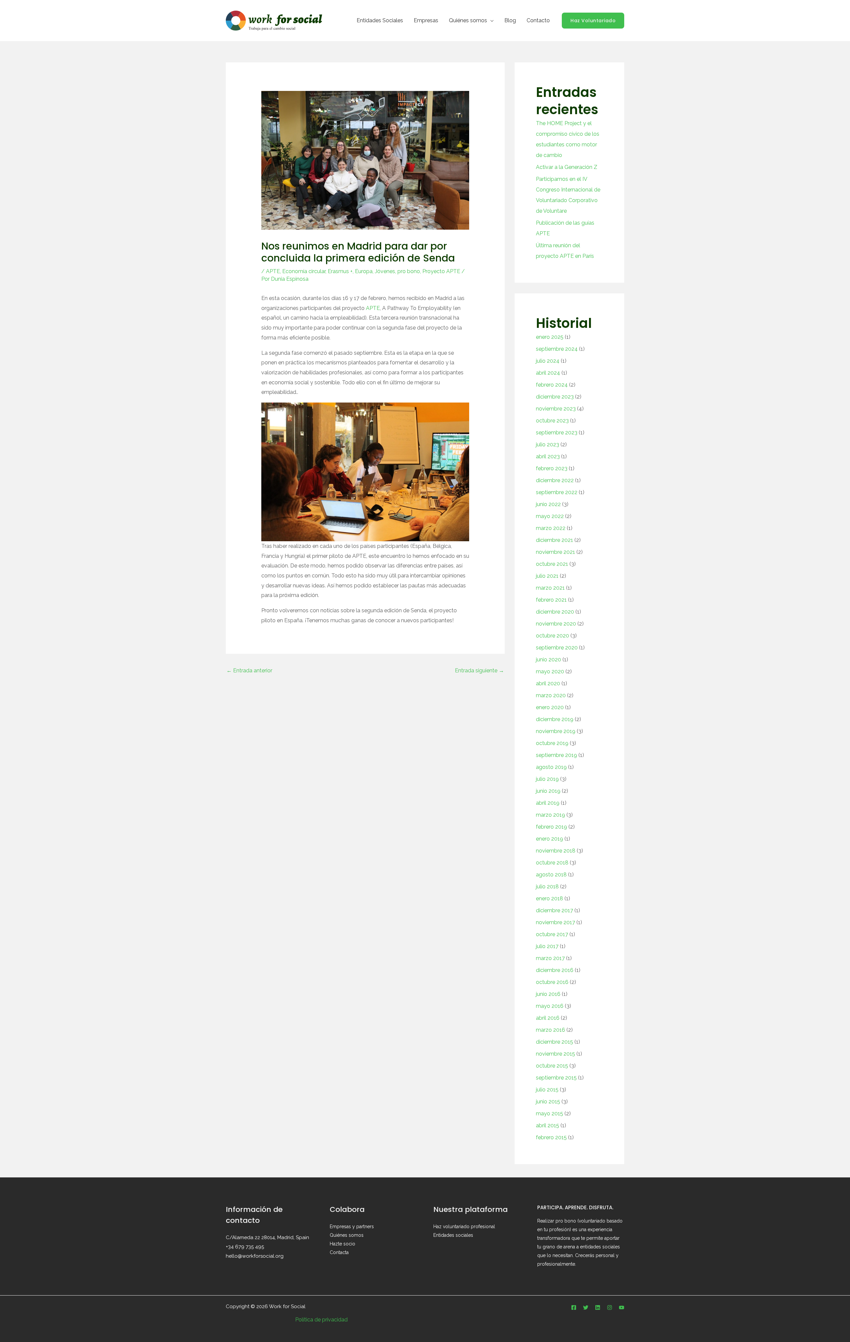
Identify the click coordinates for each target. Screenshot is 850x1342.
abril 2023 (548, 456)
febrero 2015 (551, 1137)
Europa (364, 271)
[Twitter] (585, 1307)
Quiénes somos (468, 20)
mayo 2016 (549, 1006)
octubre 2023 (552, 420)
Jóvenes (385, 271)
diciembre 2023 (555, 397)
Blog (510, 20)
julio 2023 (547, 444)
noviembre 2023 (556, 409)
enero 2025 (549, 337)
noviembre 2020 (556, 624)
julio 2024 (547, 361)
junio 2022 (548, 504)
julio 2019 (547, 779)
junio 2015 (548, 1101)
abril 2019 (547, 803)
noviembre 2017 (555, 922)
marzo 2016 (550, 1030)
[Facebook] (573, 1307)
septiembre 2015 (556, 1078)
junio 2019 (548, 791)
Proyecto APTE (441, 271)
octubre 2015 (552, 1066)
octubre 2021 (552, 564)
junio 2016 (548, 994)
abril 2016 (547, 1018)
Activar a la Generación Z (566, 167)
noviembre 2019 (555, 731)
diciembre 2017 (554, 910)
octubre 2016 (552, 982)
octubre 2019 (552, 743)
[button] (593, 21)
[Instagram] (609, 1307)
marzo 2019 (550, 815)
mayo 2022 (550, 516)
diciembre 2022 (555, 480)
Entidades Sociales (380, 20)
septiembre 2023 (556, 432)
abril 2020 (548, 683)
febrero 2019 (551, 827)
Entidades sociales (453, 1235)
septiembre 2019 (556, 755)
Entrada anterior (249, 670)
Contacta (339, 1252)
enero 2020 (550, 707)
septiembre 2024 (557, 349)
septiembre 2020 (557, 647)
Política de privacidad (321, 1319)
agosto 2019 (551, 767)
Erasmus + (340, 271)
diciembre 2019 (554, 719)
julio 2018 (547, 886)
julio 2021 (547, 576)
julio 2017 (547, 946)
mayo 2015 (549, 1113)
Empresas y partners (352, 1226)
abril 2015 (547, 1125)
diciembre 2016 (554, 970)
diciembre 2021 (554, 540)
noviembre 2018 (555, 851)
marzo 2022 (550, 528)
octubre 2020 (552, 636)
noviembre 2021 (555, 552)
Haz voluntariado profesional (464, 1226)
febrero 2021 (551, 600)
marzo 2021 (550, 588)
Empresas (426, 20)
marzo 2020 (551, 695)
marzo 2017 (550, 958)
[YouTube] (621, 1307)
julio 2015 (547, 1089)
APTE (273, 271)
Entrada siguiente (479, 670)
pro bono (408, 271)
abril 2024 (548, 373)
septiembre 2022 (556, 492)
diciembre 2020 (555, 612)
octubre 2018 (552, 862)
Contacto (538, 20)
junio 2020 (548, 659)
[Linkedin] (597, 1307)
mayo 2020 (550, 671)
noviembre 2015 (555, 1054)
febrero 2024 (552, 385)
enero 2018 (549, 898)
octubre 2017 (552, 934)
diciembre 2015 (554, 1042)
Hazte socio (342, 1243)
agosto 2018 (551, 874)
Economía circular (303, 271)
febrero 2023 (551, 468)
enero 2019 (549, 839)
